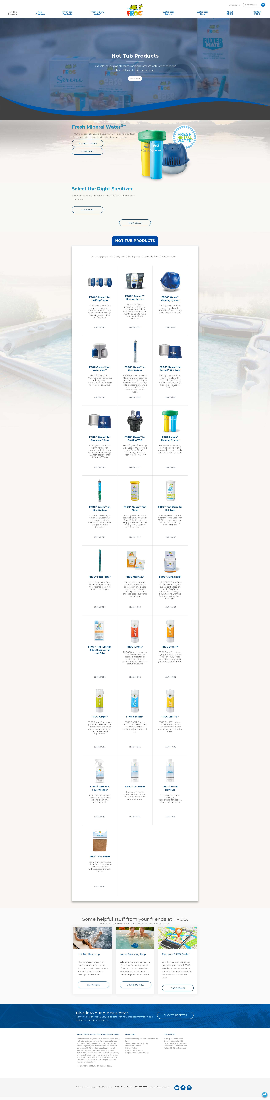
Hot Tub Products (12, 12)
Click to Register (175, 1015)
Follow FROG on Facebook (175, 1046)
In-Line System (117, 257)
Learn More (87, 151)
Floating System (100, 257)
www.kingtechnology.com (160, 1087)
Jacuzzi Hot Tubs (151, 257)
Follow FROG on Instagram (175, 1048)
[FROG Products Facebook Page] (183, 1087)
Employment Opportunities (137, 1053)
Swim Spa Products (67, 12)
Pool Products (40, 12)
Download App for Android (175, 1043)
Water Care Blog (202, 12)
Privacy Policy (131, 1048)
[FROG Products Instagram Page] (189, 1087)
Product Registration (134, 1050)
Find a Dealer (135, 79)
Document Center (133, 1046)
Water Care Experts (168, 12)
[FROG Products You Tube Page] (176, 1087)
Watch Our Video (88, 144)
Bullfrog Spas (134, 257)
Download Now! (135, 985)
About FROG (230, 12)
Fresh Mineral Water (97, 12)
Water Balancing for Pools (136, 1043)
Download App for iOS (173, 1041)
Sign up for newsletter (173, 1039)
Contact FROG (257, 12)
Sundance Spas (169, 257)
